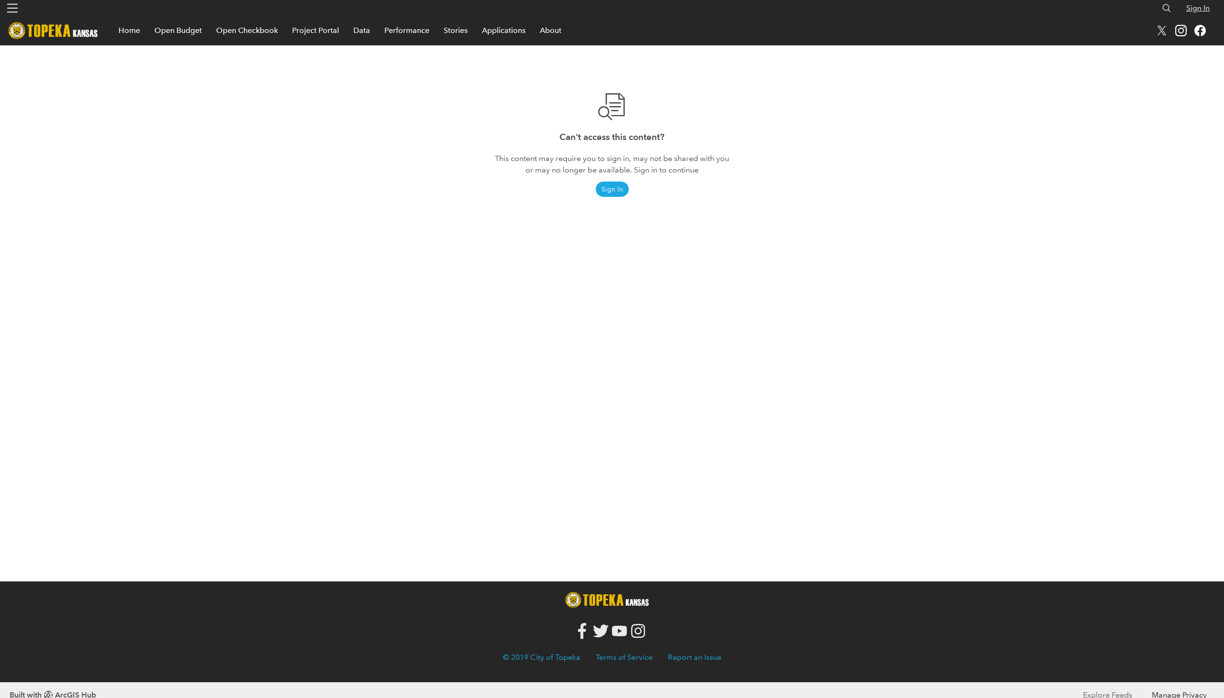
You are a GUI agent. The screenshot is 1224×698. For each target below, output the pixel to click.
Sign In (1198, 7)
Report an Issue (694, 657)
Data (361, 30)
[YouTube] (619, 631)
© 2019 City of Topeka (541, 657)
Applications (503, 30)
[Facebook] (582, 631)
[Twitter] (600, 631)
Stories (456, 30)
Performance (406, 30)
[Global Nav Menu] (12, 8)
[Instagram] (638, 631)
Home (129, 30)
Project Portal (315, 30)
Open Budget (178, 30)
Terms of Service (624, 657)
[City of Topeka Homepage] (609, 598)
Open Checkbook (247, 30)
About (550, 30)
